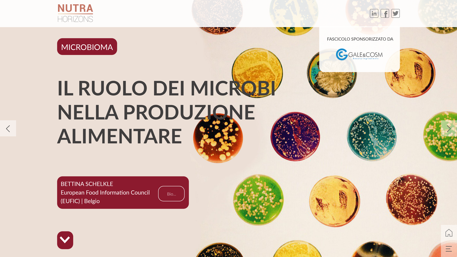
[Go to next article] (449, 128)
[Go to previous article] (8, 128)
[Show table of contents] (449, 249)
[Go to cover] (449, 233)
